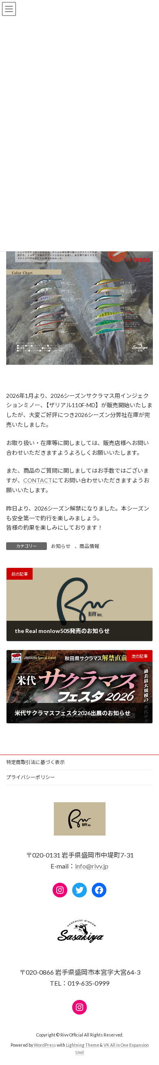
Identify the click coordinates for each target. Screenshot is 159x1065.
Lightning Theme (82, 1045)
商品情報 (89, 546)
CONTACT (37, 480)
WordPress (45, 1045)
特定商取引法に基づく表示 (35, 762)
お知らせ (61, 546)
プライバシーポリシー (30, 777)
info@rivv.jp (91, 866)
